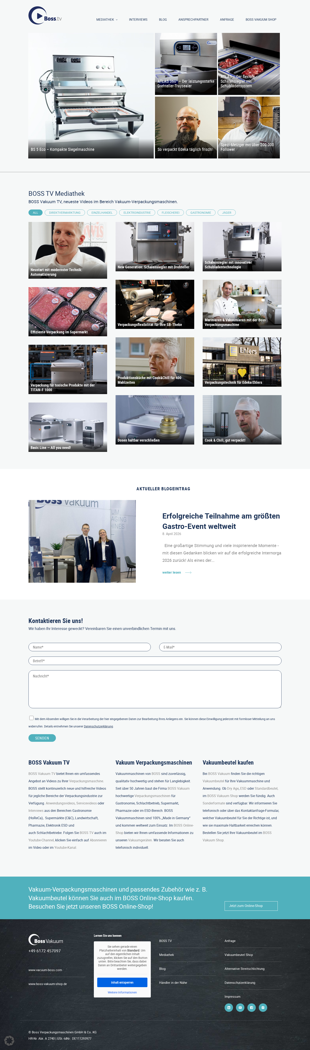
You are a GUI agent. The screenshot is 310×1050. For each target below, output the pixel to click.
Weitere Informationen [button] (122, 992)
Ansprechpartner (193, 19)
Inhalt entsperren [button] (122, 982)
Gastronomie (200, 213)
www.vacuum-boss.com (45, 970)
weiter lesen (171, 572)
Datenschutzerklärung (98, 726)
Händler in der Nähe (173, 982)
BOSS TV (86, 832)
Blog (163, 19)
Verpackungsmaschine (86, 781)
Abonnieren (98, 840)
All (35, 213)
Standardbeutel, (266, 788)
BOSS (156, 773)
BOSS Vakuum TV (41, 773)
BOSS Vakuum (179, 788)
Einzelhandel (102, 213)
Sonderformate (214, 803)
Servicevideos (86, 803)
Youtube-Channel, (41, 840)
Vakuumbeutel (213, 781)
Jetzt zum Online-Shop (246, 905)
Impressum (232, 996)
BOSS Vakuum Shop (261, 19)
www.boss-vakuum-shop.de (47, 984)
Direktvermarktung (65, 213)
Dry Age (233, 788)
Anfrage (227, 19)
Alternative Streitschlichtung (244, 968)
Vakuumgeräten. (140, 840)
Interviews (138, 19)
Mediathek (105, 19)
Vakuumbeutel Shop (239, 955)
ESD (243, 788)
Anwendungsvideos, (60, 803)
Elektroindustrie (137, 213)
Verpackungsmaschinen (152, 795)
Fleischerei (170, 213)
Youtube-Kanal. (65, 847)
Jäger (226, 213)
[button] (9, 1040)
